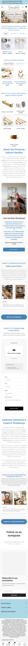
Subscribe (14, 595)
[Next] (26, 34)
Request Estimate (14, 408)
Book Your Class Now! (14, 317)
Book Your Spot (14, 249)
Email (6, 383)
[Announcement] (12, 2)
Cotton (20, 51)
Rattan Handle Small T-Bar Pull (7, 82)
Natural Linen (7, 51)
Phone (6, 390)
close (25, 2)
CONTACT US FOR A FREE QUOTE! (14, 521)
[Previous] (2, 34)
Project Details (8, 397)
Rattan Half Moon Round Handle (20, 82)
